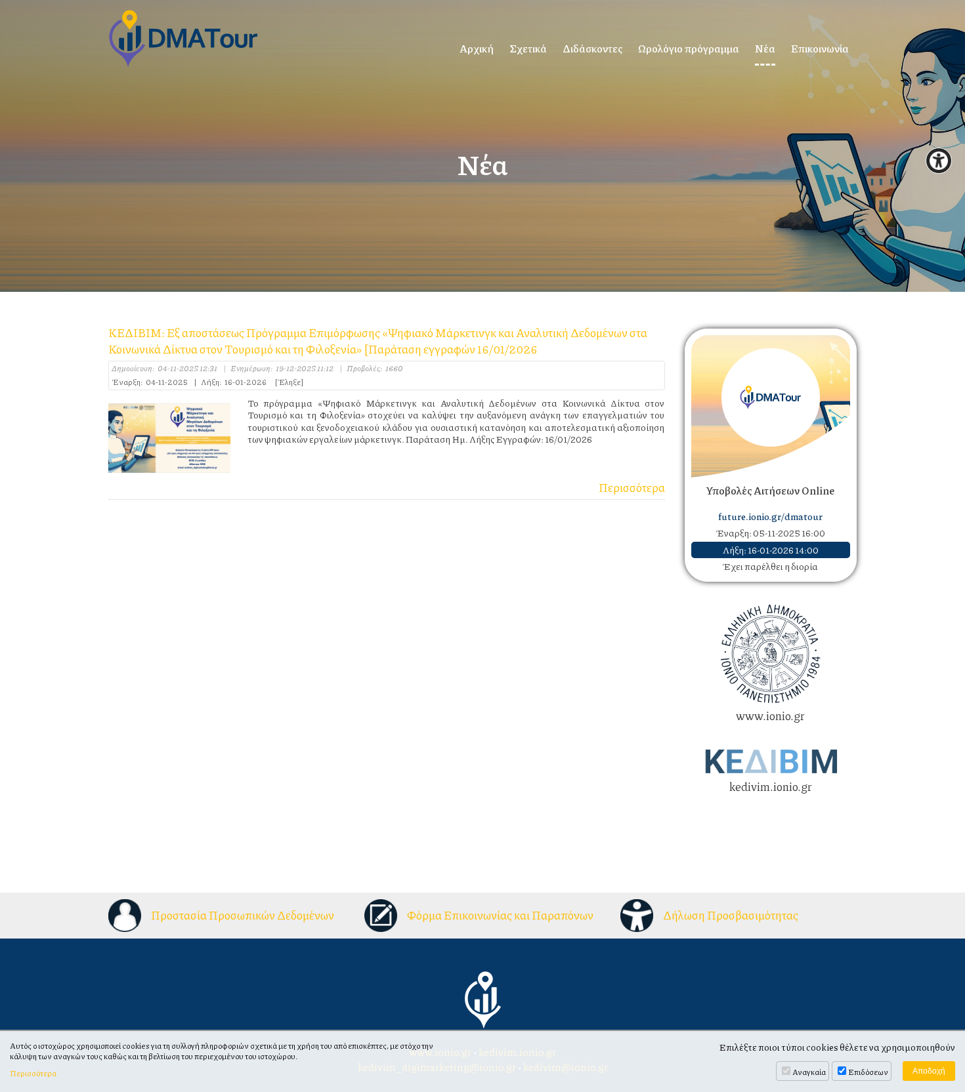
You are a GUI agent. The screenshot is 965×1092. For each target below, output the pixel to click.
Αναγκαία (809, 1072)
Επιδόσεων (868, 1072)
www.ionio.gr (770, 715)
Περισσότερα (632, 487)
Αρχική (477, 48)
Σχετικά (528, 48)
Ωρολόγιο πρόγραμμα (688, 48)
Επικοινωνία (820, 48)
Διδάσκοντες (592, 48)
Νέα (765, 48)
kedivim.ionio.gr (770, 786)
